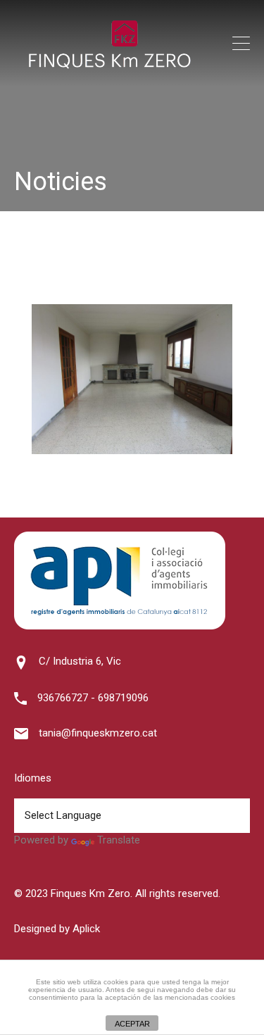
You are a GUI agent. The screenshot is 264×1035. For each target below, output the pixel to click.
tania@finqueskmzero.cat (98, 733)
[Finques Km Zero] (109, 65)
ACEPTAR (132, 1024)
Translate (118, 840)
